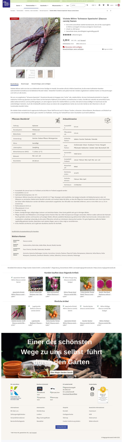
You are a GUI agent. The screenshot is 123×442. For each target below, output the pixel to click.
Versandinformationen (18, 418)
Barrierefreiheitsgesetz (17, 421)
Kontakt (65, 411)
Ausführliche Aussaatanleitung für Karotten (25, 231)
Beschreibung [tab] (14, 84)
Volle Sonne (77, 154)
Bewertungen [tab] (25, 84)
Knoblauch (91, 145)
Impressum (92, 411)
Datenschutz (93, 418)
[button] (99, 5)
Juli (40, 156)
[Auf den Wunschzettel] (56, 21)
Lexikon (39, 414)
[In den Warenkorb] (12, 16)
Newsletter (40, 421)
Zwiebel (91, 148)
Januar (76, 160)
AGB (90, 414)
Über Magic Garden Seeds (61, 372)
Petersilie (94, 139)
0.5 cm (76, 127)
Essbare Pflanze (43, 138)
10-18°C (76, 173)
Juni (36, 156)
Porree (97, 145)
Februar (81, 160)
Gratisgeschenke (68, 414)
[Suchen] (87, 5)
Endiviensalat (78, 145)
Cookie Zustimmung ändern (71, 421)
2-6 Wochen (77, 185)
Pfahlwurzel (36, 130)
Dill (108, 148)
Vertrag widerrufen (61, 427)
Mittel (76, 167)
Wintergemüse (52, 138)
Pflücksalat (77, 148)
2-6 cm (76, 133)
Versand (83, 40)
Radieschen (85, 148)
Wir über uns (14, 411)
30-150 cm (35, 161)
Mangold (103, 145)
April (89, 160)
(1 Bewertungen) (77, 35)
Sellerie (76, 139)
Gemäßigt (35, 143)
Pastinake (88, 139)
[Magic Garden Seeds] (6, 5)
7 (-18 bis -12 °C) (37, 152)
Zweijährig (35, 147)
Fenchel (81, 139)
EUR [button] (93, 5)
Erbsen (85, 145)
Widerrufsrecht (93, 421)
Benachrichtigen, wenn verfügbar (73, 49)
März (86, 160)
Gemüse (34, 138)
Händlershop (41, 411)
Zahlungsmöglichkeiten (18, 414)
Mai (33, 156)
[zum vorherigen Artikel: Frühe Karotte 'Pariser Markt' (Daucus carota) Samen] (107, 11)
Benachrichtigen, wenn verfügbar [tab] (41, 84)
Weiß (33, 134)
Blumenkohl (102, 148)
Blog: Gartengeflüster (43, 418)
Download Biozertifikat (70, 394)
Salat (96, 148)
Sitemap (65, 418)
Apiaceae (35, 126)
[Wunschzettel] (103, 5)
